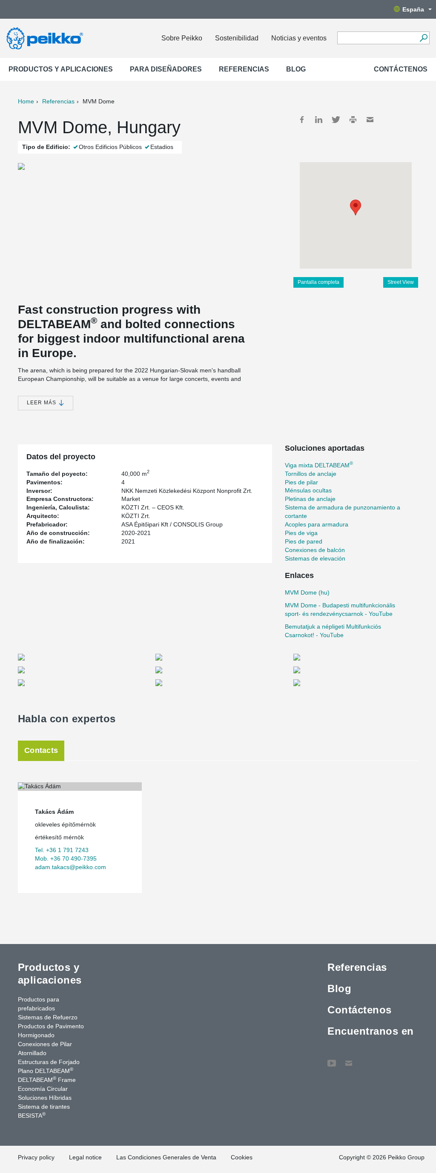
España (413, 9)
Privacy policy (36, 1157)
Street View (400, 282)
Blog (296, 69)
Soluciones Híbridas (45, 1097)
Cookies (241, 1157)
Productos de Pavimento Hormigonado (51, 1031)
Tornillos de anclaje (310, 473)
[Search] (423, 38)
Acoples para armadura (316, 524)
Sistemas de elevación (315, 558)
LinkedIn (319, 119)
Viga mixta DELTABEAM (319, 465)
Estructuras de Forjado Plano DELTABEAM (49, 1066)
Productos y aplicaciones (61, 69)
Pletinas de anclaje (310, 498)
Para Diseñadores (166, 69)
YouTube (331, 1059)
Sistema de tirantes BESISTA (44, 1111)
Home (26, 101)
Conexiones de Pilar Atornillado (45, 1048)
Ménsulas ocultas (308, 490)
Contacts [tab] (41, 750)
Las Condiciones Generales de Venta (166, 1157)
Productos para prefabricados (38, 1004)
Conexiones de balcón (315, 549)
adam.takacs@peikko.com (70, 867)
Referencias (244, 69)
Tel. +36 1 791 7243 (62, 850)
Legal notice (85, 1157)
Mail (370, 119)
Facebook (302, 119)
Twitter (336, 119)
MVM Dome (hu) (307, 592)
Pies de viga (301, 532)
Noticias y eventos (299, 38)
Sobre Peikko (181, 38)
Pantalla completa (318, 282)
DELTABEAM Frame (47, 1079)
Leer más (42, 403)
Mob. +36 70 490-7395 (66, 858)
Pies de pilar (301, 482)
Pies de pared (303, 541)
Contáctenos (400, 69)
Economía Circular (43, 1088)
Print (353, 119)
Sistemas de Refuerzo (47, 1017)
